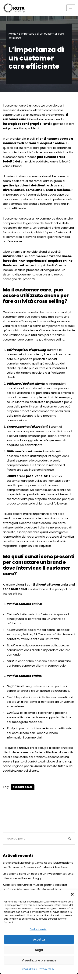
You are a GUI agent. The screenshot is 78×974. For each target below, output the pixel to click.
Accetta (39, 939)
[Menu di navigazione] (70, 8)
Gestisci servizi (38, 929)
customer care (23, 787)
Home (12, 34)
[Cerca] (70, 838)
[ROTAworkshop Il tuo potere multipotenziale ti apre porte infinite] (14, 8)
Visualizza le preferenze (39, 960)
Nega (39, 950)
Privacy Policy (46, 969)
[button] (72, 894)
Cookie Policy (29, 969)
